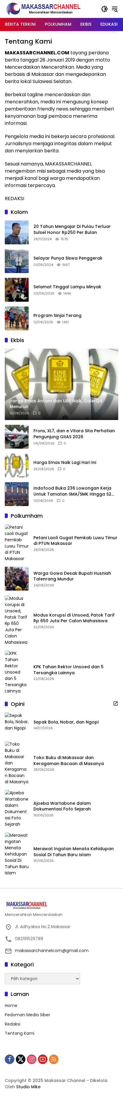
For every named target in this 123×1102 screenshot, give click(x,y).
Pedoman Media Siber (27, 1015)
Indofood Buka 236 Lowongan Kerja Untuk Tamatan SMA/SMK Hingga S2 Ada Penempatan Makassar (72, 491)
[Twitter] (20, 1059)
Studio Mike (28, 1087)
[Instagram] (31, 1059)
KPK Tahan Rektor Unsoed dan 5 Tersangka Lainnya (68, 670)
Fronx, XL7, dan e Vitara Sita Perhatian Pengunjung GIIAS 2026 (74, 434)
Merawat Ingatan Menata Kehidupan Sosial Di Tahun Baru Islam (73, 852)
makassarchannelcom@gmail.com (52, 951)
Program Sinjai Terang (57, 315)
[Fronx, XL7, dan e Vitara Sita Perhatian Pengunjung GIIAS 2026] (17, 437)
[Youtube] (42, 1059)
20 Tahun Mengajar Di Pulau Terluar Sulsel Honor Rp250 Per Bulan (72, 229)
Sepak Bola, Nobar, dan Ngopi (66, 722)
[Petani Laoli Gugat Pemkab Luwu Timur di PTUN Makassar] (17, 543)
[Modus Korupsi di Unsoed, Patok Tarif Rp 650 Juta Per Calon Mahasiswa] (17, 620)
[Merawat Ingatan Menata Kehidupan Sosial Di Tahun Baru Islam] (17, 854)
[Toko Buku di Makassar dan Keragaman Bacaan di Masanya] (17, 763)
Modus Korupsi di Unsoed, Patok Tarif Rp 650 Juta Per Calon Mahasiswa (74, 618)
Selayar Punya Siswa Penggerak (67, 258)
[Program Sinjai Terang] (17, 318)
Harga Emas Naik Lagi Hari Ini (64, 462)
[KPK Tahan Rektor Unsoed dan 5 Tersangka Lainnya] (17, 672)
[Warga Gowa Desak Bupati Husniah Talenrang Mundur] (17, 579)
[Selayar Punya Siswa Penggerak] (17, 261)
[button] (104, 9)
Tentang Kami (19, 1033)
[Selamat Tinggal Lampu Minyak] (17, 290)
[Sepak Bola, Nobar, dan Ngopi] (17, 724)
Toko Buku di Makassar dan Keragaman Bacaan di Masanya (68, 761)
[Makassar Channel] (43, 9)
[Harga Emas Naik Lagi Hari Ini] (17, 465)
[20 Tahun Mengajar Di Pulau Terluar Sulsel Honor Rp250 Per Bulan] (17, 232)
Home (11, 1005)
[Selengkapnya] (115, 703)
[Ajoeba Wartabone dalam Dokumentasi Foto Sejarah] (17, 808)
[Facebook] (9, 1059)
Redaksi (12, 1024)
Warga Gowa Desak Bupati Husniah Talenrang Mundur (72, 576)
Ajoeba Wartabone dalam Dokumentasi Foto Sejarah (62, 806)
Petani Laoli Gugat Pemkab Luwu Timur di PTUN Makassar (75, 541)
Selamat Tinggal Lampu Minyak (67, 287)
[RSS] (54, 1059)
